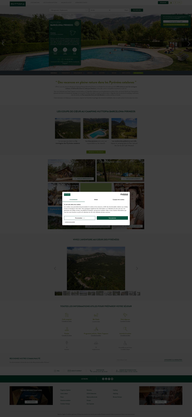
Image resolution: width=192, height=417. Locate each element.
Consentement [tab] (73, 199)
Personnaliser (78, 218)
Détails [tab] (96, 199)
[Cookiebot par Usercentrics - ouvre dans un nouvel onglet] (121, 194)
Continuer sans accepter (70, 222)
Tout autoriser (112, 218)
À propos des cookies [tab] (118, 199)
